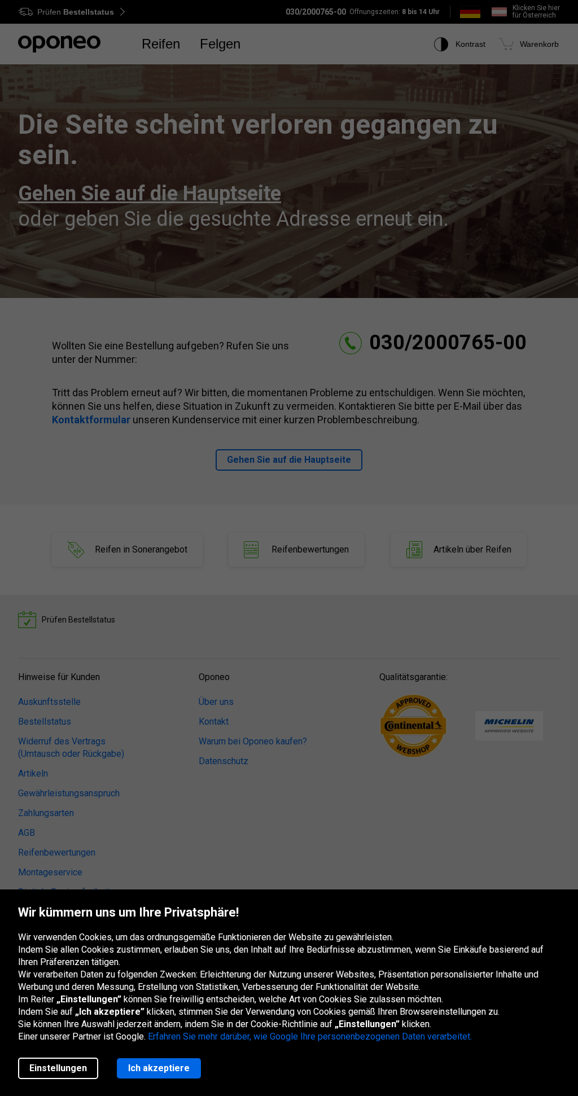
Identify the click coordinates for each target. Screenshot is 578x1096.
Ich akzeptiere (159, 1068)
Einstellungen (58, 1068)
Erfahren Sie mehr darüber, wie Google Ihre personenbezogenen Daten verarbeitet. (310, 1036)
